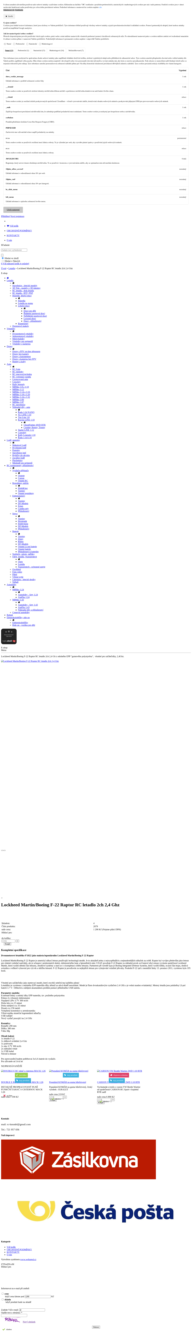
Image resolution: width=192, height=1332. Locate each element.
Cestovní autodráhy (21, 612)
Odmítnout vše (9, 10)
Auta (9, 364)
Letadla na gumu (25, 303)
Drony (10, 346)
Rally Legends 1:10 (26, 435)
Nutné (9, 44)
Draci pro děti (30, 311)
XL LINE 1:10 (24, 415)
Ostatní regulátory (26, 493)
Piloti (14, 574)
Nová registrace (17, 216)
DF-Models (23, 503)
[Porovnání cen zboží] (9, 643)
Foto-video (17, 572)
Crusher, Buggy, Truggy (34, 427)
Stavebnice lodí (19, 453)
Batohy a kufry (19, 361)
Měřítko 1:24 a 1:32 (21, 397)
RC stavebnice (18, 404)
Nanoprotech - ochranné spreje (31, 567)
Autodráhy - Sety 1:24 (28, 595)
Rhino (20, 541)
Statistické (33, 44)
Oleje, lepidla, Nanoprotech (24, 556)
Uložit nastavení (13, 210)
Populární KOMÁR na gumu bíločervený (67, 1082)
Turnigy (21, 491)
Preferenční (20, 44)
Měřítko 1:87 (18, 402)
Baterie (15, 531)
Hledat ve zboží (12, 258)
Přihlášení (5, 216)
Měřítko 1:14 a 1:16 (21, 392)
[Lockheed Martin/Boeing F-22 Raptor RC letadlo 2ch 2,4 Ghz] (96, 661)
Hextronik (22, 521)
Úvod (3, 268)
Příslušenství (23, 511)
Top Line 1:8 (24, 417)
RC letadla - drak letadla (23, 290)
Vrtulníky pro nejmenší (22, 341)
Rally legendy (18, 384)
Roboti (10, 615)
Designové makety (20, 326)
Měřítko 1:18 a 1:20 (21, 394)
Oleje (20, 562)
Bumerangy (23, 323)
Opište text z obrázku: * (11, 1312)
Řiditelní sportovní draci (34, 313)
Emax (20, 506)
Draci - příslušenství (32, 321)
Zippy (20, 539)
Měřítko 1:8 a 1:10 (20, 387)
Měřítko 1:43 (18, 600)
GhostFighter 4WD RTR (35, 425)
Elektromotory (18, 496)
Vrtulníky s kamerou (21, 344)
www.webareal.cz (28, 1259)
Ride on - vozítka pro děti (23, 625)
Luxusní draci (30, 318)
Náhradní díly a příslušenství (30, 610)
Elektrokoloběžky (20, 622)
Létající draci (24, 306)
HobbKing (23, 488)
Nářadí (15, 582)
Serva (14, 513)
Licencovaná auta (20, 379)
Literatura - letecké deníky (24, 579)
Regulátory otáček (20, 483)
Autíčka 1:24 (24, 597)
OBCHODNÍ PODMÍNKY (19, 230)
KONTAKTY (13, 235)
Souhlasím (19, 10)
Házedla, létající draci (21, 295)
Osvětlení (16, 569)
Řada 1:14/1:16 (25, 437)
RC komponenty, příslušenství (20, 465)
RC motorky (17, 372)
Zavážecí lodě (18, 458)
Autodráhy (11, 584)
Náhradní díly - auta (21, 407)
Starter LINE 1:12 (26, 430)
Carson (21, 478)
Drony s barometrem (21, 356)
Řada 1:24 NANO (26, 412)
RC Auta (16, 369)
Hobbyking (23, 524)
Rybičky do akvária (21, 455)
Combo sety (23, 508)
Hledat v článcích (12, 261)
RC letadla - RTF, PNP (22, 293)
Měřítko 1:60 (18, 399)
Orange (21, 475)
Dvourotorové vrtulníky (22, 334)
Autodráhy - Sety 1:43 (28, 605)
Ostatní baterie (24, 549)
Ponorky (16, 450)
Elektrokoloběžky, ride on (18, 617)
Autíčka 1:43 (24, 607)
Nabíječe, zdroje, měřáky (23, 554)
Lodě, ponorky (13, 440)
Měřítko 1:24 (18, 589)
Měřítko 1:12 (18, 389)
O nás (9, 240)
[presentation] (2, 850)
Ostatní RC (23, 480)
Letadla (11, 268)
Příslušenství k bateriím (28, 551)
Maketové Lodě (19, 445)
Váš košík (14, 226)
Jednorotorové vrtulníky (23, 336)
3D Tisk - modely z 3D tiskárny (26, 288)
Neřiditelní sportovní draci (35, 316)
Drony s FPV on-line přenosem (26, 351)
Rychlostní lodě (19, 448)
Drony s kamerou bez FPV (24, 359)
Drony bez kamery (20, 354)
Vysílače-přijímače (20, 470)
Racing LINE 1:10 (26, 420)
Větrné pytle (17, 577)
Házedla (21, 301)
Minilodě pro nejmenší (22, 463)
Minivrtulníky (18, 339)
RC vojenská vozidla (21, 377)
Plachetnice (17, 460)
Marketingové (47, 44)
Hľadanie (5, 245)
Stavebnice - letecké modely (24, 285)
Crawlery (16, 382)
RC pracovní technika (22, 374)
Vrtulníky (11, 328)
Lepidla (21, 564)
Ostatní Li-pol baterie (27, 546)
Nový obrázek (29, 1322)
